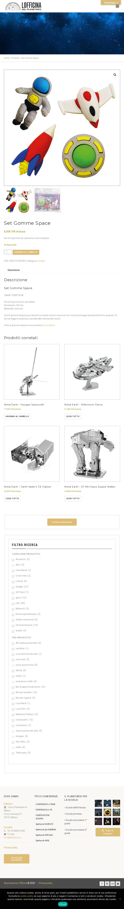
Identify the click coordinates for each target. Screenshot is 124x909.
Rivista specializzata (28, 614)
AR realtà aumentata (28, 643)
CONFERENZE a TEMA (45, 804)
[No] (120, 898)
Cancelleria (49, 325)
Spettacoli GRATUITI (44, 824)
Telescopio (23, 752)
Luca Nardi (23, 703)
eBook (21, 670)
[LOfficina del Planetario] (23, 6)
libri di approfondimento (30, 687)
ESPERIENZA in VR (44, 810)
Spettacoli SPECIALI (44, 835)
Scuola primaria (74, 814)
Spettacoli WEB (42, 840)
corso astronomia (26, 665)
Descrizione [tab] (14, 270)
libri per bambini (26, 692)
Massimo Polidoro (27, 714)
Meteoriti (22, 608)
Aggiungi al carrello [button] (17, 416)
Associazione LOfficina (15, 883)
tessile (21, 630)
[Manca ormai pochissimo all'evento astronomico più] (107, 812)
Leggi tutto (72, 416)
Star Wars (23, 741)
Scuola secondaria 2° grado (75, 831)
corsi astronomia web (28, 654)
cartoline (22, 648)
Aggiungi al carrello (26, 252)
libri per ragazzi (25, 698)
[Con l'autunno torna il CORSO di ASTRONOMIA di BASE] (116, 812)
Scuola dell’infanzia (76, 807)
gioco (21, 597)
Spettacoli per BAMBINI (46, 829)
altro (20, 564)
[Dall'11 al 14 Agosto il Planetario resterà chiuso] (116, 803)
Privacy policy (45, 883)
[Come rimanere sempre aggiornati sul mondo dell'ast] (98, 821)
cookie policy (26, 896)
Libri (20, 603)
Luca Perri (23, 708)
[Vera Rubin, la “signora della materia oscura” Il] (116, 821)
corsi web (22, 659)
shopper (22, 736)
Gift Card (22, 592)
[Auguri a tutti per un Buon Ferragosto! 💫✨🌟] (98, 803)
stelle (20, 747)
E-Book (21, 581)
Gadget (41, 261)
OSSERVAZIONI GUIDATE (42, 817)
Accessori (23, 559)
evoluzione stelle (26, 681)
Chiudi (63, 904)
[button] (115, 75)
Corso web (23, 575)
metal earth (24, 719)
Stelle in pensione (26, 619)
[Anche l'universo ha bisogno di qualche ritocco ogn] (107, 821)
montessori (23, 725)
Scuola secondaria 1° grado (75, 822)
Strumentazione (27, 625)
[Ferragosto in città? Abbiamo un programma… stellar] (107, 803)
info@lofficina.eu (12, 837)
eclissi (21, 676)
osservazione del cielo (29, 730)
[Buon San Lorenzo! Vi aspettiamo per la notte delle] (98, 812)
